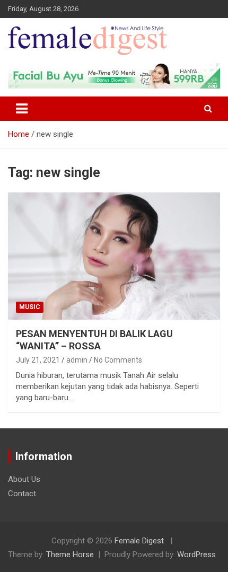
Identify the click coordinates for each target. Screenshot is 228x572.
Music (29, 307)
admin (76, 360)
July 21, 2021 (38, 360)
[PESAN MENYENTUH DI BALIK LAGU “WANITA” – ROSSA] (114, 256)
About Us (24, 479)
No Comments (118, 360)
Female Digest (139, 540)
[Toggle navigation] (22, 108)
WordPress (196, 554)
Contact (22, 493)
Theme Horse (70, 554)
